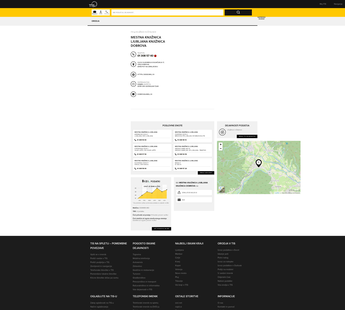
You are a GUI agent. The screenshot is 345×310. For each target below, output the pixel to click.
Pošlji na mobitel (225, 269)
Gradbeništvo (139, 277)
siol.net (178, 302)
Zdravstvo (137, 266)
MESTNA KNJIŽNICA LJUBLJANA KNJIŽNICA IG (186, 161)
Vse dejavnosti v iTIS (142, 289)
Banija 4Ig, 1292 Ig (178, 164)
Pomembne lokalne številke (103, 273)
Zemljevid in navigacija (101, 266)
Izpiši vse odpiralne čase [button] (148, 86)
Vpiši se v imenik (98, 254)
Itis (132, 32)
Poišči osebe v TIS (98, 258)
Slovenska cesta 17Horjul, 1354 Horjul (141, 164)
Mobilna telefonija (141, 258)
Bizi (183, 200)
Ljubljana (179, 250)
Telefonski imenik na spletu (145, 302)
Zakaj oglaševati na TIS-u (102, 302)
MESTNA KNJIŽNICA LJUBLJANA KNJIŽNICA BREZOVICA (186, 133)
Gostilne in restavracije (143, 270)
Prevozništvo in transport (144, 281)
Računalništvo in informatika (146, 285)
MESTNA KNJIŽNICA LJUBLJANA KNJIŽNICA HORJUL (145, 161)
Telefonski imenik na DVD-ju (146, 306)
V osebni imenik (225, 273)
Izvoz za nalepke (225, 261)
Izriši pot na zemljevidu (147, 67)
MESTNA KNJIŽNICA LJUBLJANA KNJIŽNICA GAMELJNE (186, 147)
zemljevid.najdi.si (189, 192)
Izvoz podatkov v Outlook (230, 265)
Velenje (178, 269)
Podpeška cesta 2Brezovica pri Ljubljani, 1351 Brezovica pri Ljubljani (190, 136)
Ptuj (177, 277)
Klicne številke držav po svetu (104, 277)
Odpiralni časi (224, 277)
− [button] (221, 148)
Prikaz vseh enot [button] (206, 173)
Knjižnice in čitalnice (146, 32)
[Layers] (222, 189)
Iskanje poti (223, 253)
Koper (178, 265)
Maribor (178, 253)
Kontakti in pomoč (226, 306)
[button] (95, 4)
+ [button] (221, 144)
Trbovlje (179, 281)
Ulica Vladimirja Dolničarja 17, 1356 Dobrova (150, 63)
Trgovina (137, 254)
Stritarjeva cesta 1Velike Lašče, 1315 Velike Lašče (145, 149)
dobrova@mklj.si (144, 94)
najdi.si (178, 306)
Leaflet (277, 193)
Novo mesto (181, 273)
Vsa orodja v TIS (225, 284)
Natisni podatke (225, 281)
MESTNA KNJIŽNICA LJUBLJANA (145, 132)
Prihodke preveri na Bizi (159, 215)
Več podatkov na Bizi (161, 229)
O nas (220, 302)
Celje (177, 257)
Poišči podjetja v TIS (99, 262)
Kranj (177, 261)
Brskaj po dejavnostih (247, 136)
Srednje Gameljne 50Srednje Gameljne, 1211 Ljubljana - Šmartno (190, 149)
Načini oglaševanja (99, 306)
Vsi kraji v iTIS (181, 284)
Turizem (136, 273)
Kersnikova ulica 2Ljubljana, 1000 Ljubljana (143, 135)
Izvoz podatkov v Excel (228, 250)
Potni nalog (223, 257)
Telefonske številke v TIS (102, 270)
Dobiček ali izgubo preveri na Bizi (144, 220)
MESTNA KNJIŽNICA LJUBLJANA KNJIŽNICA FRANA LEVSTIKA (145, 147)
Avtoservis (138, 262)
